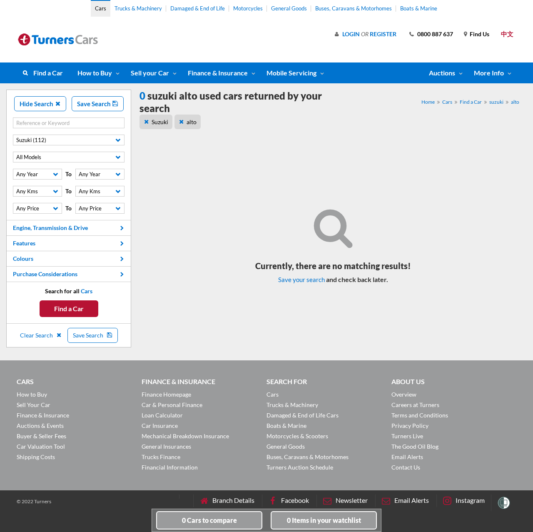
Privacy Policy (409, 425)
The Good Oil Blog (414, 446)
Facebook (295, 500)
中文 (507, 33)
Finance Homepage (166, 394)
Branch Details (233, 500)
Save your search (301, 279)
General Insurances (166, 446)
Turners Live (407, 436)
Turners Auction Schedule (299, 467)
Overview (403, 394)
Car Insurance (160, 425)
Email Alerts (407, 456)
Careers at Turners (415, 404)
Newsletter (352, 500)
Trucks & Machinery (138, 8)
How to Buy (94, 73)
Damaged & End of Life (197, 8)
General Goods (289, 8)
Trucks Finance (161, 456)
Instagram (470, 500)
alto (515, 102)
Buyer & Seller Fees (41, 436)
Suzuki (160, 121)
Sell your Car (150, 73)
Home (428, 102)
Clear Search (37, 335)
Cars (100, 8)
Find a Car (48, 73)
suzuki (496, 102)
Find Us (479, 33)
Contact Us (405, 467)
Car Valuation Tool (41, 446)
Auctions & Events (40, 425)
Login (351, 33)
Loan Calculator (162, 415)
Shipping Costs (36, 456)
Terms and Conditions (419, 415)
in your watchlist (324, 520)
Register (383, 33)
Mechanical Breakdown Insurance (185, 436)
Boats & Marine (418, 8)
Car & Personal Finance (172, 404)
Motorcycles (248, 8)
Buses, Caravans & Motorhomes (353, 8)
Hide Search (37, 103)
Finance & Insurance (218, 73)
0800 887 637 (435, 33)
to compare (209, 520)
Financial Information (170, 467)
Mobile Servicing (291, 73)
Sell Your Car (33, 404)
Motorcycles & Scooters (297, 436)
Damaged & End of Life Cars (302, 415)
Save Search (94, 103)
